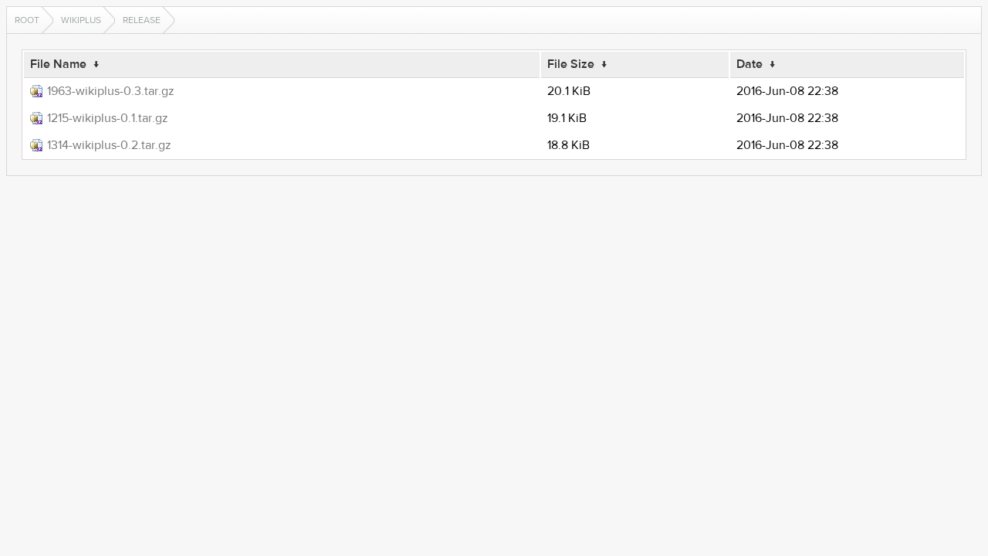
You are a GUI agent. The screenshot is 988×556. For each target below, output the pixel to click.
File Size (570, 64)
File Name (58, 64)
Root (27, 20)
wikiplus (81, 20)
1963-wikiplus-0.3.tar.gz (110, 91)
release (142, 20)
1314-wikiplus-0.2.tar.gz (109, 145)
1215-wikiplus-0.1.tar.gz (107, 118)
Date (749, 64)
